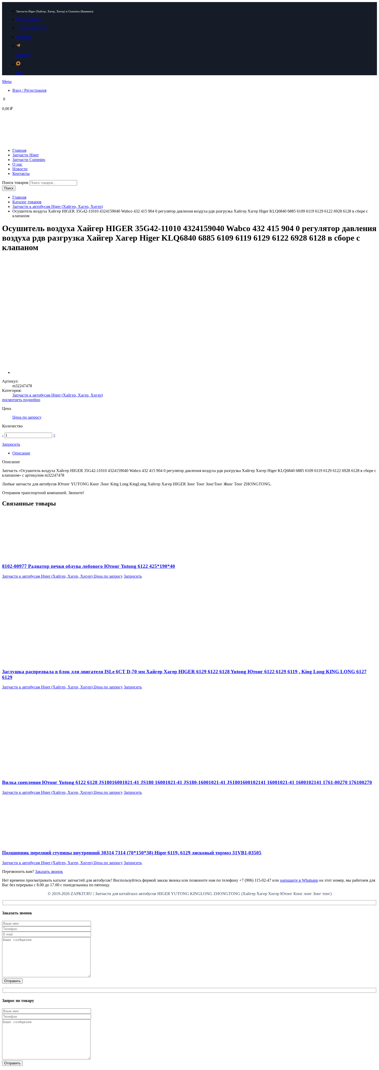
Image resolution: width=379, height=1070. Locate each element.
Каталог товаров (27, 202)
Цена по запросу (27, 417)
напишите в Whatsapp (299, 880)
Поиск (8, 188)
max (19, 73)
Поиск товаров (15, 182)
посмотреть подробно (21, 400)
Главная (19, 197)
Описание (21, 453)
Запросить (11, 444)
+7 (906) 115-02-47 (32, 28)
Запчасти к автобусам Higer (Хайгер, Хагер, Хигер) (57, 206)
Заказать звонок (49, 871)
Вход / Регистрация (29, 90)
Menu (7, 81)
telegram (23, 55)
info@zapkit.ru (28, 19)
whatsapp (24, 37)
